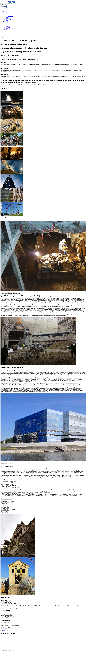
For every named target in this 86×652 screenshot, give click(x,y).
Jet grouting (8, 18)
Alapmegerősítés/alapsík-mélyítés (12, 25)
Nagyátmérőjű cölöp (12, 14)
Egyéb (7, 20)
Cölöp (7, 13)
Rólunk (4, 11)
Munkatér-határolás (9, 22)
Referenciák (5, 21)
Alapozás (7, 24)
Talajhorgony (8, 19)
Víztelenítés (8, 27)
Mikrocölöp (10, 16)
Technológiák (5, 12)
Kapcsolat (5, 29)
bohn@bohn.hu (6, 630)
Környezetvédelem (9, 26)
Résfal (7, 17)
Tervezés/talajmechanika (10, 28)
